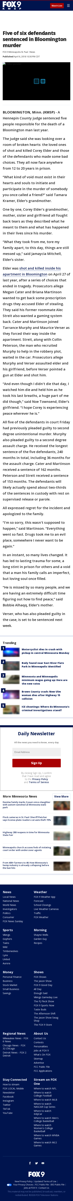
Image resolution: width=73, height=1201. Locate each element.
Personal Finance (12, 976)
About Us (41, 1033)
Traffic (37, 913)
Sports (8, 930)
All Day (37, 989)
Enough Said (40, 993)
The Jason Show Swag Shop (46, 1019)
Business (8, 981)
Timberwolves (10, 951)
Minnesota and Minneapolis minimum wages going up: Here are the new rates (44, 680)
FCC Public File (42, 1066)
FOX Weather (41, 917)
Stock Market (10, 985)
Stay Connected (15, 1080)
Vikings (6, 934)
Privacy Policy (40, 779)
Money (8, 972)
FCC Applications (43, 1070)
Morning (40, 930)
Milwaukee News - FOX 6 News (15, 1040)
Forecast (38, 900)
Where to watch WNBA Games (46, 1137)
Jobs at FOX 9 (41, 1050)
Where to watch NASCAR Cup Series (44, 1105)
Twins (6, 943)
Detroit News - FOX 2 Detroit (14, 1054)
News (32, 52)
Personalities (41, 1046)
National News (11, 900)
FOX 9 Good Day (43, 985)
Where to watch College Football (43, 1094)
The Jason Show (43, 981)
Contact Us (40, 1038)
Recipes (38, 943)
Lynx (5, 955)
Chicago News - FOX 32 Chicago (14, 1047)
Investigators (10, 909)
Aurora (6, 963)
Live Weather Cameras (46, 909)
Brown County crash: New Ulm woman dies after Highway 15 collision (41, 695)
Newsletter (9, 1092)
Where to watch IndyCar (42, 1112)
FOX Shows (40, 976)
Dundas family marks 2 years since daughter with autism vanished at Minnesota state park (26, 805)
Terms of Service (39, 782)
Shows (38, 972)
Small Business (11, 989)
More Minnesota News (20, 796)
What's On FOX (42, 1054)
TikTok (6, 1108)
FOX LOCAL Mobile (13, 1088)
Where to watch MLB (45, 1099)
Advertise (39, 1062)
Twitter (7, 1104)
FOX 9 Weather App (44, 896)
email (43, 1163)
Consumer (8, 917)
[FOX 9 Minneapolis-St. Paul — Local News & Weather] (12, 5)
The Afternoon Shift (45, 1013)
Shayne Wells (41, 934)
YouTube (8, 1112)
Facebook (8, 1096)
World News (9, 905)
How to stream (11, 1084)
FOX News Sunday (13, 921)
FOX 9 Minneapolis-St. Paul (15, 52)
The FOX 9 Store (43, 1024)
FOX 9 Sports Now (44, 1005)
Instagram (8, 1100)
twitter (36, 1163)
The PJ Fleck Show (44, 1001)
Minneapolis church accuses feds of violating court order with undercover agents (27, 849)
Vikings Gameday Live (46, 997)
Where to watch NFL (45, 1088)
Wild (5, 947)
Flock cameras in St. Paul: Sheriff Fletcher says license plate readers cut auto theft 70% (27, 818)
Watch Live (57, 6)
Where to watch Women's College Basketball (43, 1128)
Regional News (14, 1033)
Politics (7, 913)
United (6, 959)
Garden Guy (40, 938)
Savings (7, 993)
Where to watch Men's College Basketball (46, 1119)
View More (61, 796)
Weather (40, 892)
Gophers (7, 938)
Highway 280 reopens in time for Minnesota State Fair (26, 834)
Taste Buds (40, 1009)
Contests (39, 1042)
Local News (9, 896)
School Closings (42, 905)
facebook (30, 1163)
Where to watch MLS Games (45, 1144)
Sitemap (38, 1058)
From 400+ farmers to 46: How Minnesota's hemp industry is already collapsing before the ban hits (26, 865)
